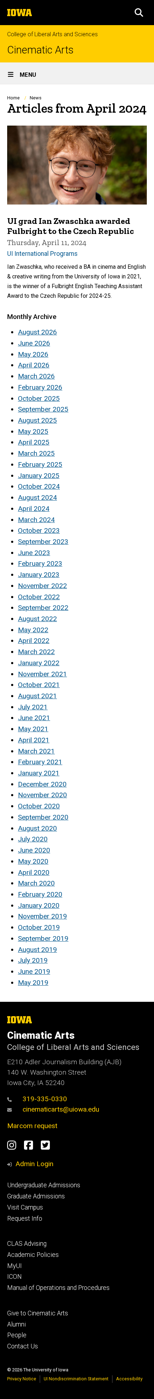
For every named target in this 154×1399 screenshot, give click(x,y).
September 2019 (43, 938)
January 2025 (38, 475)
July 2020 (33, 839)
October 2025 (39, 398)
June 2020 (34, 850)
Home (13, 97)
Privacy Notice (21, 1378)
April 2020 (33, 872)
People (17, 1335)
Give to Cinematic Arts (37, 1313)
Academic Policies (33, 1254)
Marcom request (32, 1126)
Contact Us (22, 1346)
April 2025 (33, 442)
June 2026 (34, 343)
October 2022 (39, 597)
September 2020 (43, 817)
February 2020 (40, 894)
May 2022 (33, 630)
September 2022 (43, 608)
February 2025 (40, 464)
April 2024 (33, 508)
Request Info (24, 1218)
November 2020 (42, 795)
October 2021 (39, 685)
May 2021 (33, 729)
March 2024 (36, 520)
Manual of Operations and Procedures (58, 1287)
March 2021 (36, 751)
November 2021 (42, 674)
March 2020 (36, 883)
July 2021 (33, 707)
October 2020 (39, 806)
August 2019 (37, 949)
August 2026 (37, 332)
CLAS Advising (27, 1243)
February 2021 (40, 762)
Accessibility (129, 1378)
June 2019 (34, 971)
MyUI (14, 1265)
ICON (14, 1276)
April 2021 (33, 740)
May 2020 (33, 861)
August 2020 (37, 828)
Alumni (16, 1324)
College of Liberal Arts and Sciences (52, 34)
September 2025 (43, 409)
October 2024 (39, 486)
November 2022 (42, 586)
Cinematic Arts (40, 50)
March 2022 (36, 652)
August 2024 (37, 497)
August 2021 (37, 696)
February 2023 (40, 563)
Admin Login (34, 1164)
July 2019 (33, 960)
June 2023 (34, 553)
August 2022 (37, 619)
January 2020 (38, 905)
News (36, 97)
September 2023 (43, 541)
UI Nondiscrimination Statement (76, 1378)
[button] (139, 12)
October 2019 (39, 927)
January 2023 (38, 575)
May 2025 (33, 431)
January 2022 (38, 663)
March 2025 (36, 453)
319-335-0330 (45, 1099)
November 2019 (42, 916)
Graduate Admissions (36, 1196)
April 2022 (33, 641)
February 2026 (40, 387)
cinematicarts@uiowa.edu (61, 1109)
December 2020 (42, 784)
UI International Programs (42, 253)
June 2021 (34, 718)
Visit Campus (25, 1207)
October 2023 (39, 530)
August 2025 (37, 420)
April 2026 (33, 365)
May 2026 (33, 354)
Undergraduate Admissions (43, 1185)
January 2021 (38, 773)
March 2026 (36, 376)
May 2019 (33, 982)
